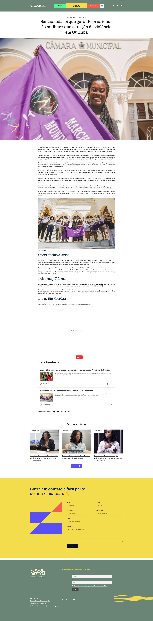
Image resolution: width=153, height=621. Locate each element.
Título (68, 518)
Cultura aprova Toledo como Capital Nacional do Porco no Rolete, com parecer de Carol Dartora (108, 458)
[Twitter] (117, 6)
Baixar (79, 357)
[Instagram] (70, 599)
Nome (68, 502)
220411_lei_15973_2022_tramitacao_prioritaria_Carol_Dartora (56, 357)
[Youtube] (121, 6)
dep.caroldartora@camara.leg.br (40, 601)
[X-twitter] (66, 599)
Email (73, 580)
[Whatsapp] (78, 599)
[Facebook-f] (113, 6)
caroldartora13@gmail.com (38, 603)
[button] (54, 412)
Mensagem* (70, 526)
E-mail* (98, 502)
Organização (100, 510)
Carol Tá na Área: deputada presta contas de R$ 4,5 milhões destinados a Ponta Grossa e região (44, 458)
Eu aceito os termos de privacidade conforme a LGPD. (90, 586)
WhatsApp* (70, 510)
